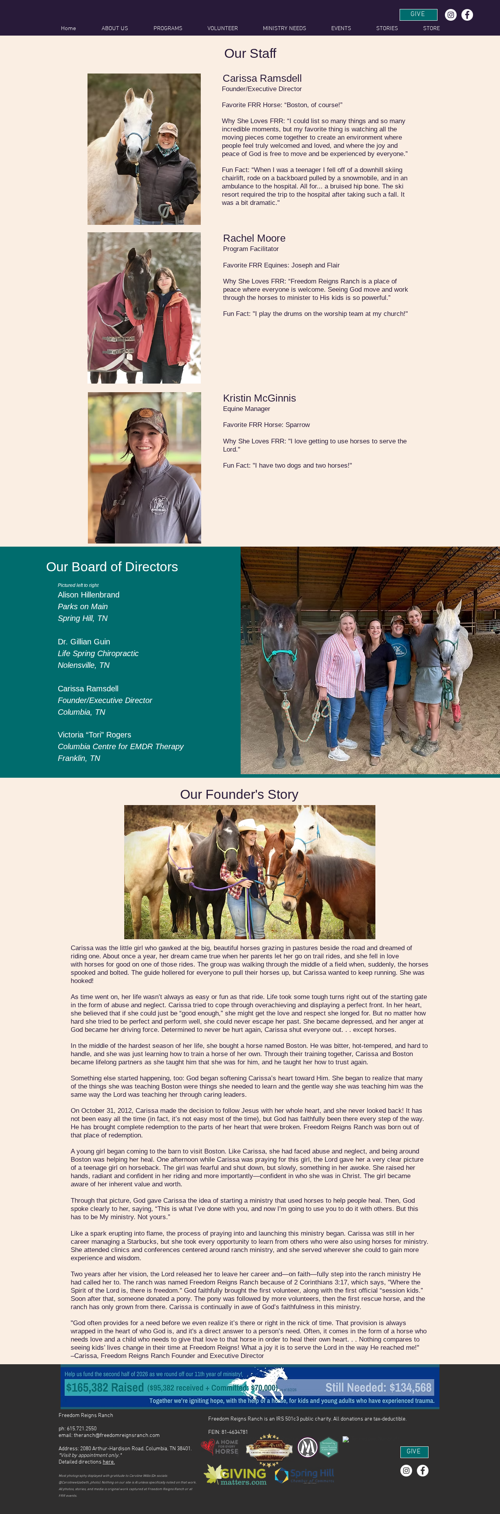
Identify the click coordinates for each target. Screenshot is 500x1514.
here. (109, 1462)
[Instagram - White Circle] (451, 15)
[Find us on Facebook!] (467, 15)
